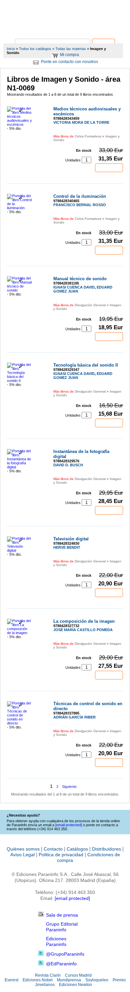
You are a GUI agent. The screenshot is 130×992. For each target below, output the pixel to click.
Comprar (109, 167)
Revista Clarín (48, 975)
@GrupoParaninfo (65, 954)
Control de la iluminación (79, 196)
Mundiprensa (69, 980)
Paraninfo (65, 28)
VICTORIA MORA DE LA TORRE (81, 122)
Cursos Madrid (78, 975)
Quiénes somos (23, 849)
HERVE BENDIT (66, 547)
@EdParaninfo (61, 963)
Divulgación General (90, 305)
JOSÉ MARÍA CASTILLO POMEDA (83, 630)
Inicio (11, 49)
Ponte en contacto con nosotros (69, 61)
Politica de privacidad (61, 854)
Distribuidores (106, 849)
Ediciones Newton (75, 984)
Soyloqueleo (96, 980)
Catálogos (77, 849)
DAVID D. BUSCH (68, 465)
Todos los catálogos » (36, 49)
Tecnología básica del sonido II (85, 365)
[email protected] (72, 898)
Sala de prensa (62, 915)
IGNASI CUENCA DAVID (74, 287)
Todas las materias (70, 49)
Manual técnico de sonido (80, 278)
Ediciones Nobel (38, 980)
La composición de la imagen (84, 621)
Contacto (53, 849)
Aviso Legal (22, 854)
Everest (11, 980)
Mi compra (69, 54)
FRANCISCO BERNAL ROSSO (79, 205)
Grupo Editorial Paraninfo (62, 926)
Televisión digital (71, 538)
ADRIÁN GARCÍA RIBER (74, 717)
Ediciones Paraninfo (56, 941)
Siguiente (69, 787)
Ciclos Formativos (88, 136)
